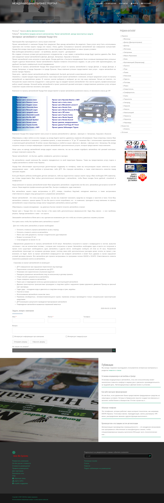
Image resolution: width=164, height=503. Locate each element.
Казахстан (125, 126)
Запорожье (128, 52)
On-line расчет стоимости (21, 463)
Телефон (86, 317)
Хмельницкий (129, 112)
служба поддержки (21, 483)
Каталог (23, 21)
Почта (50, 317)
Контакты (123, 3)
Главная (98, 3)
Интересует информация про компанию (29, 336)
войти (135, 3)
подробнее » (107, 385)
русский (147, 3)
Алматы (127, 129)
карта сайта (18, 481)
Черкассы (127, 116)
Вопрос (15, 326)
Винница (127, 39)
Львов (126, 72)
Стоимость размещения (21, 466)
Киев (125, 59)
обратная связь (20, 478)
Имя (14, 317)
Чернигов (127, 119)
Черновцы (127, 122)
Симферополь (129, 92)
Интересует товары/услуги (77, 336)
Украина (125, 36)
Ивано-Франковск (130, 56)
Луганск (127, 66)
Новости (87, 466)
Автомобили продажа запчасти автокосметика (37, 34)
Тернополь (128, 99)
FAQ (13, 476)
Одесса (126, 79)
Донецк (126, 45)
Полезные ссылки (90, 461)
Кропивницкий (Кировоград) (134, 62)
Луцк (125, 69)
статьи (118, 370)
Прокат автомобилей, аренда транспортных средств (74, 34)
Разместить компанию (20, 461)
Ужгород (127, 102)
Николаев (127, 76)
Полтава (127, 82)
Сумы (126, 96)
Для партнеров (17, 471)
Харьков (127, 106)
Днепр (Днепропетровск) (36, 31)
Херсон (126, 109)
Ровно (126, 86)
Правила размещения (20, 468)
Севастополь (128, 89)
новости (112, 370)
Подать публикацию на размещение (97, 468)
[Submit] (114, 350)
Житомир (127, 49)
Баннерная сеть (18, 473)
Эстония (125, 132)
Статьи (86, 463)
